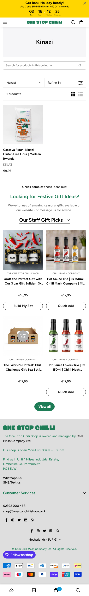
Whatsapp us (12, 478)
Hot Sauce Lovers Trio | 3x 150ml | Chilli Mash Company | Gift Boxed (66, 367)
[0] (56, 590)
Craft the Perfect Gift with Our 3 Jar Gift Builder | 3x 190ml (23, 281)
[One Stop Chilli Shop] (44, 22)
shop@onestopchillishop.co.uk (24, 511)
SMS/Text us (11, 482)
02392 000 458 (14, 506)
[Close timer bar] (85, 3)
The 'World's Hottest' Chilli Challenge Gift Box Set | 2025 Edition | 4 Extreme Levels (23, 367)
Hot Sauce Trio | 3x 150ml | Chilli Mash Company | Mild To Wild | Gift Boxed (66, 281)
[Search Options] (81, 65)
